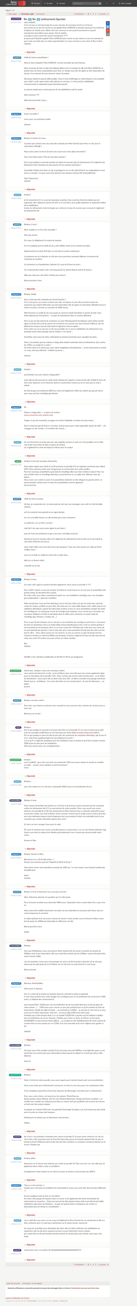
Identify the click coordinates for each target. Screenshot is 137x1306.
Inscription (38, 1283)
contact (62, 3)
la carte (49, 3)
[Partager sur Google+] (108, 30)
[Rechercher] (100, 3)
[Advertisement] (57, 1273)
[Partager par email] (108, 34)
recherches (56, 1301)
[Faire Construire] (15, 3)
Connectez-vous (77, 1288)
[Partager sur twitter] (108, 27)
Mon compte (126, 3)
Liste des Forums (13, 1283)
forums (37, 3)
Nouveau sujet (27, 14)
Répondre (30, 52)
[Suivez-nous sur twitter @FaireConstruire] (113, 3)
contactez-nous (63, 1301)
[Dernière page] (108, 13)
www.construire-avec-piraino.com (38, 415)
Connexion (40, 14)
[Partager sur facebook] (108, 23)
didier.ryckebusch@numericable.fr (85, 733)
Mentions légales (31, 1301)
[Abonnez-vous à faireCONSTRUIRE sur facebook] (107, 3)
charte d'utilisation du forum (17, 1298)
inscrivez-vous (93, 1288)
